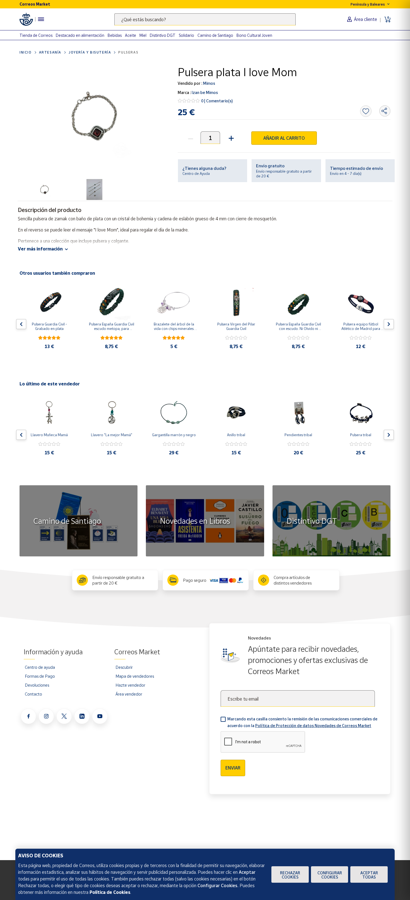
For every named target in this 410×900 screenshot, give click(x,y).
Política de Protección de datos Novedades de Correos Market (313, 725)
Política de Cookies (110, 892)
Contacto (33, 693)
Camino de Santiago (215, 35)
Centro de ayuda (40, 667)
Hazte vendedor (130, 684)
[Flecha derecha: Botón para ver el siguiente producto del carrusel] (389, 324)
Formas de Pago (40, 676)
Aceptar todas (369, 874)
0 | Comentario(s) (217, 100)
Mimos (208, 83)
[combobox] (205, 19)
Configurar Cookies (329, 874)
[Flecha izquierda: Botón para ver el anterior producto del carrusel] (21, 324)
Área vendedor (128, 693)
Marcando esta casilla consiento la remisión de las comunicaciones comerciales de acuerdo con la (302, 722)
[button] (230, 138)
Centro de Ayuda (196, 173)
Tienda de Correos (36, 35)
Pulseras (128, 52)
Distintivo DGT (162, 35)
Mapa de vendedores (134, 676)
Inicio (26, 52)
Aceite (130, 35)
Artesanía (50, 52)
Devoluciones (37, 684)
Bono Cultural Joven (254, 35)
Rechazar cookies (290, 874)
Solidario (186, 35)
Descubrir (124, 667)
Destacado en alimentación (80, 35)
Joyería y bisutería (90, 52)
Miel (142, 35)
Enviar (232, 768)
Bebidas (115, 35)
